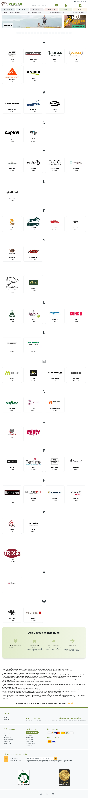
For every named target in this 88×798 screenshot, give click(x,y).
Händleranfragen (30, 741)
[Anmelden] (66, 5)
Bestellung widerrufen (32, 732)
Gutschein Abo (29, 739)
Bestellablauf (7, 719)
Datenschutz (7, 733)
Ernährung (22, 9)
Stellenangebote (29, 737)
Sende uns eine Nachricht (71, 718)
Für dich (80, 9)
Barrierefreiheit (8, 743)
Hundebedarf (8, 9)
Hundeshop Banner (30, 743)
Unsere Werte (29, 735)
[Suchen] (56, 5)
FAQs (5, 717)
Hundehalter (36, 9)
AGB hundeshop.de (8, 735)
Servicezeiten (29, 745)
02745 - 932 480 (34, 718)
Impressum (7, 741)
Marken (65, 9)
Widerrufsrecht (7, 737)
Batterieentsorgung (8, 739)
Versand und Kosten (9, 732)
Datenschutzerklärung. (62, 761)
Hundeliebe (51, 9)
